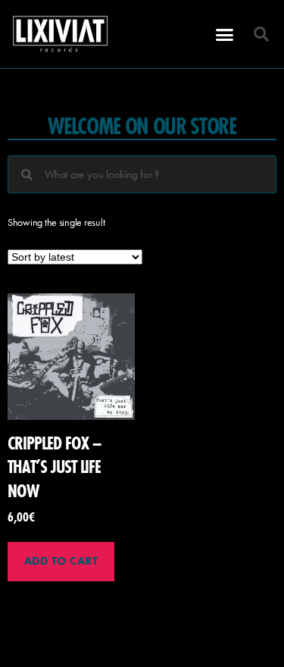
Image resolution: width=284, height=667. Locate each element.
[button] (225, 34)
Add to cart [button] (61, 560)
